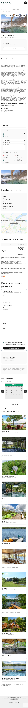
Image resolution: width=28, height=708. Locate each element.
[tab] (14, 120)
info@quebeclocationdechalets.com (15, 697)
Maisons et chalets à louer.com (10, 411)
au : (3, 312)
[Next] (25, 24)
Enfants (4, 323)
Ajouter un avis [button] (15, 404)
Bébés (4, 328)
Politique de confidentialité (14, 706)
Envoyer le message (14, 348)
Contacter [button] (14, 48)
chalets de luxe (12, 699)
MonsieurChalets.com (17, 698)
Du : (3, 307)
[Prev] (3, 24)
